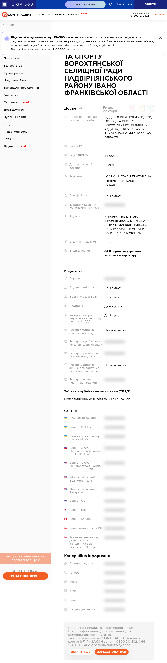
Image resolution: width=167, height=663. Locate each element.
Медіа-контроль (15, 131)
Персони (59, 15)
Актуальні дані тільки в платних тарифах (25, 558)
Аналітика (11, 95)
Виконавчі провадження (21, 87)
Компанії (44, 15)
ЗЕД (7, 124)
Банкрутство (13, 65)
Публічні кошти (15, 117)
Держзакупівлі (14, 109)
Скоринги (11, 102)
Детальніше (80, 651)
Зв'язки (9, 138)
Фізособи (75, 15)
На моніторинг (27, 576)
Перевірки (11, 58)
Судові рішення (15, 73)
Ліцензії (9, 146)
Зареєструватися (111, 651)
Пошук (11, 25)
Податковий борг (16, 80)
